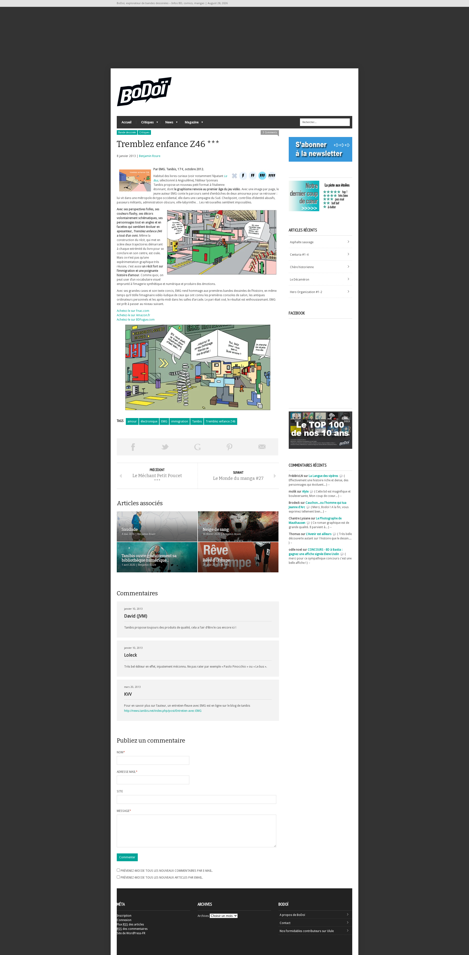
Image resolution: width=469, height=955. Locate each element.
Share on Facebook (133, 446)
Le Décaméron (299, 279)
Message (124, 811)
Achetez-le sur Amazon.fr (133, 315)
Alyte (305, 491)
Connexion (124, 920)
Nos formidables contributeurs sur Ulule (307, 931)
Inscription (124, 915)
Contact (285, 923)
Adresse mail (127, 772)
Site (120, 791)
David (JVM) (135, 616)
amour (132, 421)
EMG (164, 421)
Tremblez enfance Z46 (220, 421)
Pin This (229, 446)
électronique (149, 421)
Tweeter (165, 446)
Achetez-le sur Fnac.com (133, 311)
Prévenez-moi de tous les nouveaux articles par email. (162, 877)
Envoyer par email (262, 446)
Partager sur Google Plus (197, 446)
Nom (121, 752)
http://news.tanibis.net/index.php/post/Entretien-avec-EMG (163, 711)
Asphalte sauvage (301, 242)
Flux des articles (130, 924)
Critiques (145, 123)
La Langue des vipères (323, 476)
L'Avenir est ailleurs (318, 534)
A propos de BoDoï (292, 915)
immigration (179, 421)
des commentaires (132, 929)
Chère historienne (302, 267)
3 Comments (270, 132)
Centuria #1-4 (299, 254)
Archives (203, 916)
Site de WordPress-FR (131, 933)
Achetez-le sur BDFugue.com (136, 319)
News (166, 123)
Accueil (126, 122)
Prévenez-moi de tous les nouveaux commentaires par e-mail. (167, 870)
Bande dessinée (127, 132)
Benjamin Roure (149, 156)
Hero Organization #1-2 (306, 292)
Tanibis (197, 421)
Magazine (189, 123)
